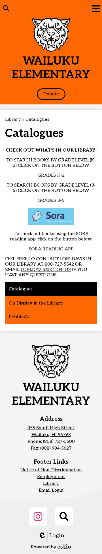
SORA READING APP (51, 249)
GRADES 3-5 (51, 200)
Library (13, 119)
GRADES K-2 (51, 175)
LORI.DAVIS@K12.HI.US (46, 269)
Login (51, 535)
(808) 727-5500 (59, 441)
